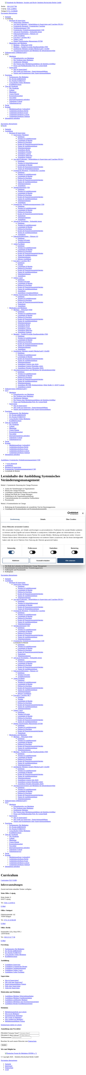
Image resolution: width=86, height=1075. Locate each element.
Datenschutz (32, 1041)
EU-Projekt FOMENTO (13, 953)
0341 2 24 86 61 (9, 903)
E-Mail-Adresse (10, 1035)
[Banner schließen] (83, 513)
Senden (4, 1045)
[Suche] (4, 126)
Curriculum (9, 880)
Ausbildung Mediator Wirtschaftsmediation (19, 996)
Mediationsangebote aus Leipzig (15, 1012)
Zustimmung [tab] (15, 519)
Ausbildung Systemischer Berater (16, 966)
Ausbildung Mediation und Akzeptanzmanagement (22, 1002)
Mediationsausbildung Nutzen (15, 1021)
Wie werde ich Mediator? (13, 1017)
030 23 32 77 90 (9, 937)
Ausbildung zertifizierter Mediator (16, 1000)
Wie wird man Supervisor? (14, 982)
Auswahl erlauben (43, 560)
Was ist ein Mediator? (12, 1014)
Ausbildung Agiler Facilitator (14, 972)
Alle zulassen (70, 560)
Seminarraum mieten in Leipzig (11, 1025)
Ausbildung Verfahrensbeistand (15, 968)
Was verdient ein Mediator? (14, 1019)
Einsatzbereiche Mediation (14, 1015)
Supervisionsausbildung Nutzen (15, 984)
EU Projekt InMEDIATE (13, 951)
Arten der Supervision (12, 988)
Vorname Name (10, 1033)
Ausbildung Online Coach (13, 970)
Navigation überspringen (9, 13)
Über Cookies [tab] (71, 519)
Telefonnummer (6, 1037)
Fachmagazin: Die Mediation (14, 949)
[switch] (32, 552)
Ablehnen (15, 560)
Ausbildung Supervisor (12, 965)
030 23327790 (12, 6)
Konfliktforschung (11, 956)
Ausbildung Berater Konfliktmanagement (18, 1003)
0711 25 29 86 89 (10, 920)
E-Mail (3, 906)
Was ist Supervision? (12, 980)
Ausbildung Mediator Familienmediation (18, 998)
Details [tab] (43, 519)
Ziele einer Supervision (12, 986)
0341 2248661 (12, 9)
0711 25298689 (12, 11)
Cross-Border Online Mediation (15, 954)
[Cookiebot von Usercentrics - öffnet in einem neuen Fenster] (69, 513)
